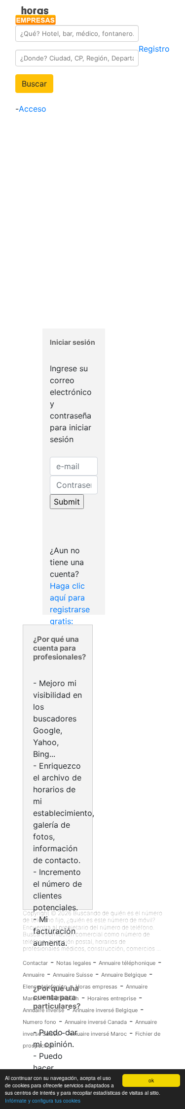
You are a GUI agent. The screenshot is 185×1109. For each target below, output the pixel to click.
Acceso (32, 109)
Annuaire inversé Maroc (97, 1033)
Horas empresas (96, 986)
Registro (154, 49)
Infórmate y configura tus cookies (42, 1100)
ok (151, 1080)
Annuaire (33, 974)
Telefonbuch (63, 998)
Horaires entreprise (111, 998)
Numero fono (39, 1022)
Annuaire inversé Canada (96, 1022)
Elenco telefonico (45, 986)
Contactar (35, 962)
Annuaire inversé (43, 1010)
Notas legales (74, 962)
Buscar (34, 84)
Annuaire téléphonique (127, 962)
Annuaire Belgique (124, 974)
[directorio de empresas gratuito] (35, 14)
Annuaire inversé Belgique (105, 1010)
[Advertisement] (92, 221)
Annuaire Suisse (73, 974)
